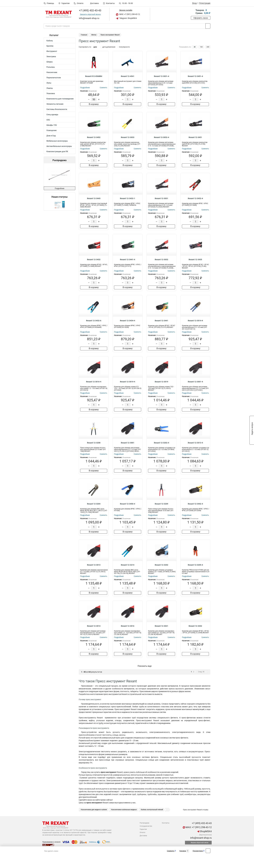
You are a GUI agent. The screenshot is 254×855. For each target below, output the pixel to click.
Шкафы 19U (51, 125)
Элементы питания (54, 104)
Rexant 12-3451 (195, 137)
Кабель (49, 41)
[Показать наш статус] (59, 204)
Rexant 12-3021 (161, 626)
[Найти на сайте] (207, 26)
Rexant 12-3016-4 (93, 382)
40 (195, 47)
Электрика (51, 56)
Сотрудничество (146, 826)
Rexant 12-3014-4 (195, 321)
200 (208, 47)
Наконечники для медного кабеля (94, 810)
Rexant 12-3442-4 (195, 504)
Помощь (50, 3)
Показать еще (144, 666)
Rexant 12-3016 (127, 626)
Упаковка (50, 93)
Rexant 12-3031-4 (161, 76)
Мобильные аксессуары (57, 141)
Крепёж (49, 46)
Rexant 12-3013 (93, 565)
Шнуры (49, 62)
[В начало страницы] (208, 850)
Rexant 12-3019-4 (127, 382)
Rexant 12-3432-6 (93, 321)
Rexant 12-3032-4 (161, 137)
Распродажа (144, 823)
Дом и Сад (51, 136)
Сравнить (170, 851)
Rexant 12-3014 (93, 626)
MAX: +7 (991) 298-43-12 (129, 14)
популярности (124, 47)
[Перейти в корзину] (193, 12)
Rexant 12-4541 (127, 76)
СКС (48, 120)
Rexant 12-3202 (161, 565)
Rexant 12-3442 (195, 626)
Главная (84, 35)
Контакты (110, 3)
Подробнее (59, 188)
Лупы (48, 83)
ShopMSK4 (205, 831)
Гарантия (65, 3)
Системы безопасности (56, 109)
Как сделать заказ (51, 851)
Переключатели (53, 78)
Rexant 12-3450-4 (127, 504)
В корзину (94, 104)
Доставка (94, 3)
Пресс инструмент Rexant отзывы (195, 810)
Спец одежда (52, 114)
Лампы (49, 88)
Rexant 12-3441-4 (127, 259)
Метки (93, 35)
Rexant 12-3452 (93, 137)
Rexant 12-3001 (127, 443)
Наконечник (51, 72)
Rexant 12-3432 (93, 259)
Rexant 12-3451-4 (195, 76)
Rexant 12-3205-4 (195, 565)
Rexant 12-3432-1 (127, 198)
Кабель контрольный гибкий (152, 810)
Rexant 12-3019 (161, 382)
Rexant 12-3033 (127, 137)
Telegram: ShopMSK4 (128, 18)
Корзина (183, 851)
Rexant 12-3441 (161, 321)
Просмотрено (198, 851)
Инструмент (51, 51)
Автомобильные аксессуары (59, 146)
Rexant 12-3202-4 (161, 443)
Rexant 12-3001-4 (195, 382)
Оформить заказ (200, 18)
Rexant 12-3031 (161, 198)
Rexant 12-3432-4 (195, 198)
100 (201, 47)
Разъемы (50, 67)
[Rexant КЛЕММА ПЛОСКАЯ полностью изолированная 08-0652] (68, 175)
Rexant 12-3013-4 (195, 443)
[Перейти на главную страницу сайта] (58, 14)
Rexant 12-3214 (127, 565)
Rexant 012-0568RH (93, 76)
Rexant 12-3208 (93, 443)
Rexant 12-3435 (195, 259)
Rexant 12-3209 (161, 504)
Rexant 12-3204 (93, 504)
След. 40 (201, 672)
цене (95, 47)
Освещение (51, 130)
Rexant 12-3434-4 (127, 321)
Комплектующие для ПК (57, 151)
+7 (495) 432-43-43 (89, 10)
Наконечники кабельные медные (124, 810)
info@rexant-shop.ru (201, 837)
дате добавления (108, 47)
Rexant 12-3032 (161, 259)
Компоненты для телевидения (60, 99)
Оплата (80, 3)
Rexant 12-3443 (93, 198)
